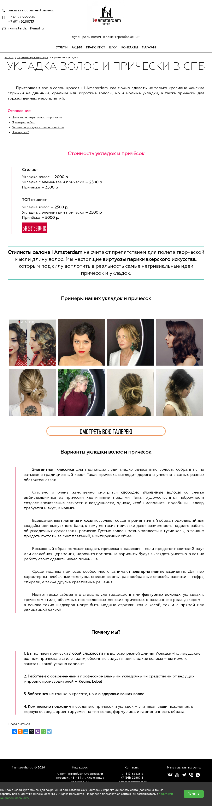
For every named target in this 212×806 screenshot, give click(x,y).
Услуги (61, 47)
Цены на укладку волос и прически (37, 117)
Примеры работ (23, 122)
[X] (31, 731)
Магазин (149, 47)
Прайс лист (95, 47)
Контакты (130, 47)
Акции (77, 47)
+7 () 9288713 (131, 777)
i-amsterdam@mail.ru (26, 28)
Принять (194, 794)
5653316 (21, 17)
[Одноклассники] (20, 731)
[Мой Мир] (25, 731)
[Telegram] (49, 731)
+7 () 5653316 (131, 773)
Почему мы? (20, 132)
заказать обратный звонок (31, 10)
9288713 (21, 21)
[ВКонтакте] (14, 731)
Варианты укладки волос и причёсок (38, 127)
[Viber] (37, 731)
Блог (113, 47)
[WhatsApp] (43, 731)
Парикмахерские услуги (32, 57)
